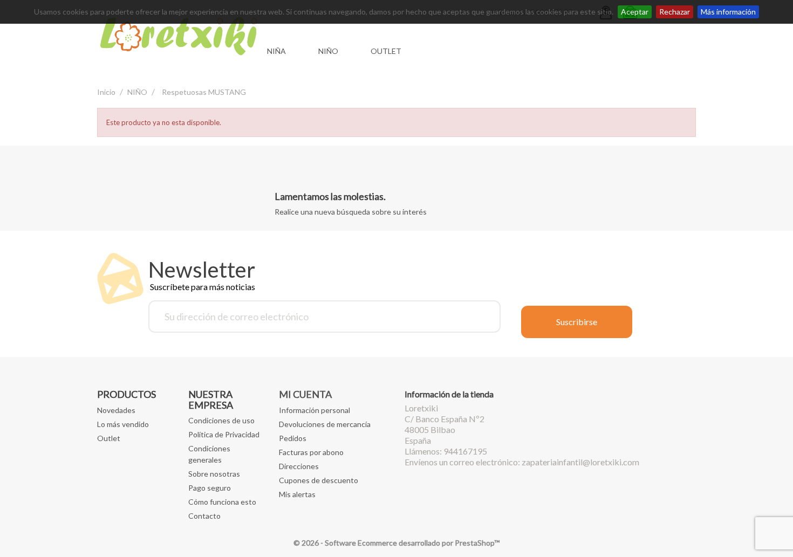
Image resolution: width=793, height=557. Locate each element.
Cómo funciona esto (222, 501)
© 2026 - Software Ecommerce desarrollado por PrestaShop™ (396, 542)
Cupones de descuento (318, 480)
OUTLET (386, 51)
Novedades (116, 410)
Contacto (204, 515)
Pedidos (292, 438)
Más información (728, 11)
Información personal (314, 410)
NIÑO (328, 51)
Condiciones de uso (221, 420)
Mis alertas (297, 494)
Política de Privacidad (223, 434)
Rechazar (674, 11)
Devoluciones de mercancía (325, 424)
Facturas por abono (311, 452)
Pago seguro (209, 487)
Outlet (108, 438)
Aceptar (634, 11)
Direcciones (299, 466)
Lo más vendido (123, 424)
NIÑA (276, 51)
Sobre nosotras (214, 473)
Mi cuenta (305, 394)
